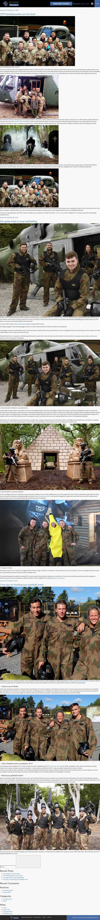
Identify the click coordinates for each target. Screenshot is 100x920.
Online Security (37, 917)
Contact (49, 917)
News (4, 901)
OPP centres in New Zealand (19, 121)
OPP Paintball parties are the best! (17, 14)
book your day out (58, 578)
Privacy (44, 917)
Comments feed (7, 911)
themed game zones (53, 73)
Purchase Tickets (61, 3)
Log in (5, 908)
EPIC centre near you (53, 766)
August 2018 (7, 892)
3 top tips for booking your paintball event (21, 584)
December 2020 (8, 890)
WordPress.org (7, 913)
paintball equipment (19, 324)
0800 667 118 (82, 3)
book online (60, 213)
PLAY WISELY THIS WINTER (11, 874)
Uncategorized (7, 899)
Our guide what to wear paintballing (18, 221)
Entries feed (6, 910)
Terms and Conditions (26, 917)
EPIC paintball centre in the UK (60, 317)
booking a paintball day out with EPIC (78, 681)
